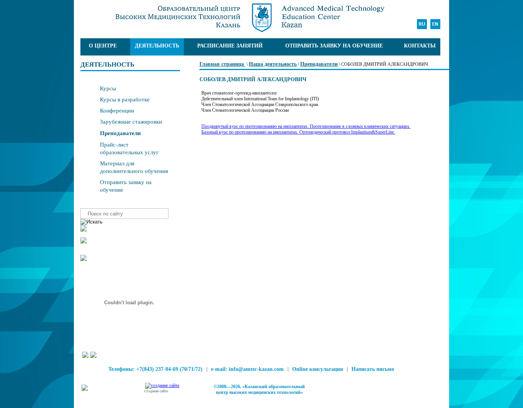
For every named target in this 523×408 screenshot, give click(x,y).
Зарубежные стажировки (131, 121)
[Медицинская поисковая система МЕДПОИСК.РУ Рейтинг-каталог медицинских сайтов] (85, 389)
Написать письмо (372, 369)
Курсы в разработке (125, 99)
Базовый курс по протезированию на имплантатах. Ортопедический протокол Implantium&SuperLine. (298, 132)
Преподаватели (319, 64)
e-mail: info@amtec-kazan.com (247, 369)
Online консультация (317, 369)
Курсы (108, 88)
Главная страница (222, 64)
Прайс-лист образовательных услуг (129, 148)
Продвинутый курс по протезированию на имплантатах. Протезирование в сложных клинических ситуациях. (305, 126)
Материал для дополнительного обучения (134, 167)
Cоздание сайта (156, 391)
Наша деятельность (273, 64)
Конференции (117, 110)
